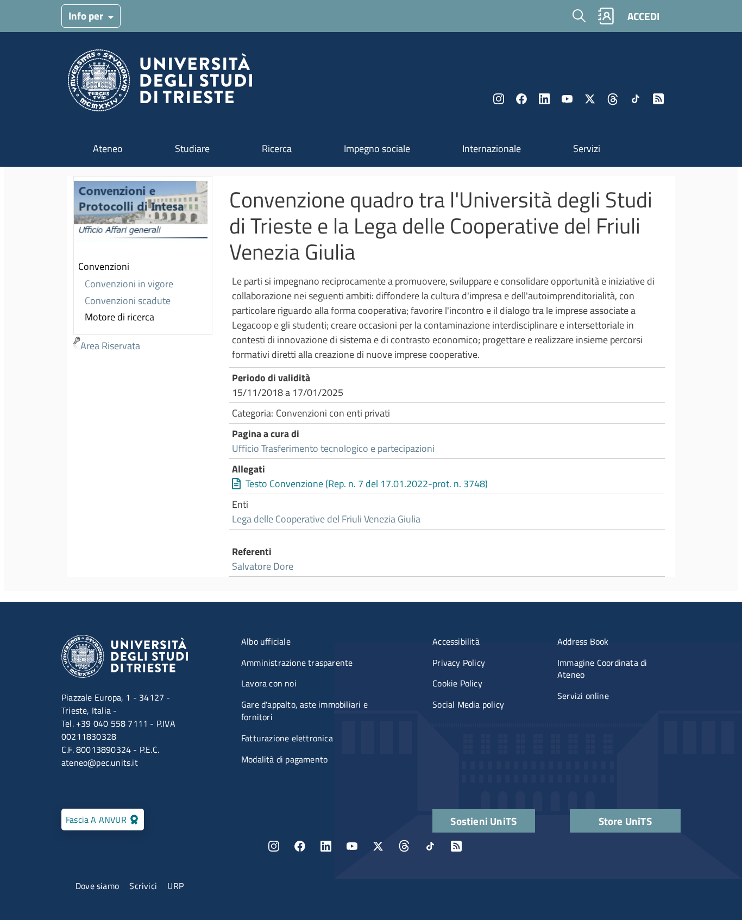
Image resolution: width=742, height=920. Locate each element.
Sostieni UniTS (483, 821)
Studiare (192, 148)
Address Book (582, 641)
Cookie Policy (457, 683)
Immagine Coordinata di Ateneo (602, 669)
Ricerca (277, 148)
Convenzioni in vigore (129, 283)
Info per (86, 15)
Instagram (499, 99)
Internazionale (491, 148)
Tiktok (635, 99)
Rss (658, 99)
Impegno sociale (377, 148)
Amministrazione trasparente (297, 662)
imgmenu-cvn (140, 218)
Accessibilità (456, 641)
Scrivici (143, 885)
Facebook (521, 99)
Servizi (586, 148)
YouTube (567, 99)
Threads (613, 99)
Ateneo (108, 148)
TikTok (430, 846)
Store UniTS (625, 821)
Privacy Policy (458, 662)
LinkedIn (544, 99)
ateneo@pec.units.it (99, 762)
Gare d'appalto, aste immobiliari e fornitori (304, 710)
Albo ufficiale (266, 641)
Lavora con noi (269, 683)
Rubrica (606, 16)
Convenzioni (103, 266)
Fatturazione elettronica (287, 738)
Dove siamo (97, 885)
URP (175, 885)
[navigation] (142, 265)
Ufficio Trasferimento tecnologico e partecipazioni (333, 448)
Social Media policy (468, 704)
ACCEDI (643, 16)
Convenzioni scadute (128, 300)
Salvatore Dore (262, 566)
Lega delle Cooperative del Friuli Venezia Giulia (326, 519)
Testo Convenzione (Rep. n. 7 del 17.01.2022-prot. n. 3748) (367, 483)
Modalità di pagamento (284, 759)
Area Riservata (110, 345)
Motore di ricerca (119, 317)
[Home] (160, 83)
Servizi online (583, 695)
